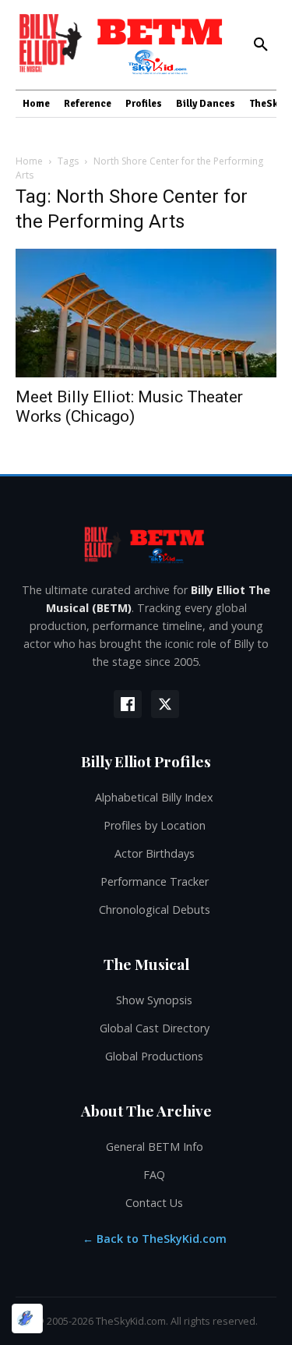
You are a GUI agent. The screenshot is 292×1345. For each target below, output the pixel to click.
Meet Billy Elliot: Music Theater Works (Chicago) (129, 407)
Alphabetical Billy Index (154, 797)
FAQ (154, 1174)
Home (29, 161)
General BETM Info (154, 1146)
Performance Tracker (154, 881)
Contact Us (154, 1202)
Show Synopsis (154, 1000)
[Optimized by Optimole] (27, 1318)
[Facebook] (128, 704)
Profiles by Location (155, 825)
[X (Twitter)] (165, 704)
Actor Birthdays (154, 853)
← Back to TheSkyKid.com (155, 1238)
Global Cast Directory (154, 1028)
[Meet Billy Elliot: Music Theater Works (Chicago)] (146, 313)
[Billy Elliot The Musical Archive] (146, 544)
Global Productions (154, 1056)
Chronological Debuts (154, 909)
